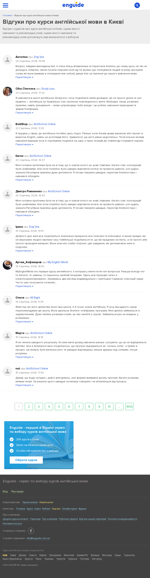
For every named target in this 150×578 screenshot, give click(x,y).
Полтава (84, 558)
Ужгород (97, 558)
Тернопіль (129, 555)
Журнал (82, 508)
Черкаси (72, 558)
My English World (58, 262)
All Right (35, 297)
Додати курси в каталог (16, 519)
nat (18, 368)
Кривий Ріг (82, 555)
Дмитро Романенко (29, 191)
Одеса (33, 555)
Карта (37, 508)
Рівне (39, 558)
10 (109, 407)
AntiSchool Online (45, 124)
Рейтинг (46, 508)
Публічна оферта (68, 519)
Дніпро (22, 555)
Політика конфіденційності (122, 519)
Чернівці (48, 558)
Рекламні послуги (12, 523)
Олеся (20, 297)
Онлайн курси (69, 508)
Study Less (48, 88)
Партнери (35, 519)
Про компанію (49, 519)
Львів (13, 555)
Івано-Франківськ (12, 558)
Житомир (107, 555)
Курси (30, 508)
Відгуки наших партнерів (92, 519)
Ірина (20, 226)
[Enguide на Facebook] (31, 531)
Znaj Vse (39, 57)
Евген (20, 156)
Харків (42, 555)
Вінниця (95, 555)
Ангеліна (22, 57)
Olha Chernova (26, 88)
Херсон (29, 558)
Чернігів (60, 558)
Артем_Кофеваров (29, 262)
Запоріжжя (55, 555)
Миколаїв (69, 555)
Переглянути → (24, 77)
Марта (20, 333)
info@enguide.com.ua (38, 538)
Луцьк (118, 555)
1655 (129, 407)
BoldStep (22, 124)
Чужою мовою (30, 502)
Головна (20, 508)
